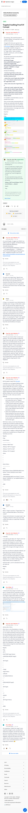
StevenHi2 (8, 273)
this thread (7, 46)
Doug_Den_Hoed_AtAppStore (12, 32)
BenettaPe (8, 505)
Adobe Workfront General (6, 6)
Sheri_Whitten (9, 587)
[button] (7, 29)
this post (18, 381)
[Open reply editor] (14, 223)
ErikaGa (7, 298)
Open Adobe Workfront (11, 15)
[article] (14, 253)
